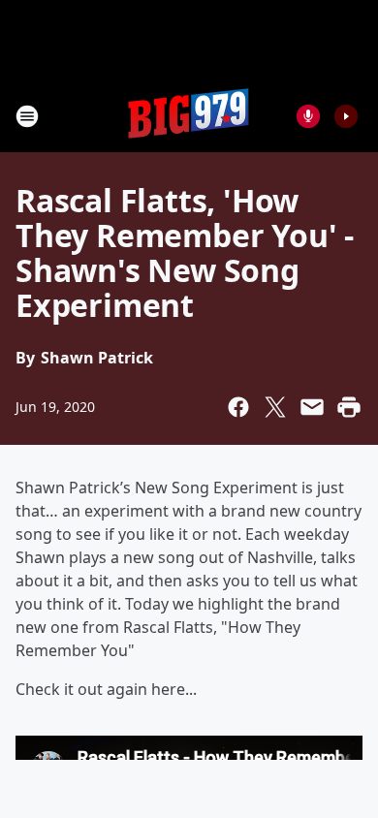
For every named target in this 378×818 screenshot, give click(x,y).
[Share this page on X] (275, 407)
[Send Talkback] (308, 116)
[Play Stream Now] (346, 116)
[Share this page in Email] (312, 407)
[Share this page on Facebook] (238, 407)
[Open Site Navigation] (27, 116)
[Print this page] (348, 407)
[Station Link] (189, 115)
